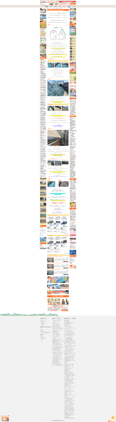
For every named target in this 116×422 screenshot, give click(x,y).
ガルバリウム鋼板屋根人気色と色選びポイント (73, 107)
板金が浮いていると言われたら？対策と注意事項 (73, 194)
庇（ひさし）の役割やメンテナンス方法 (43, 163)
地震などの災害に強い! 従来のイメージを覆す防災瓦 (70, 374)
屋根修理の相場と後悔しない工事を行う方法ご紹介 (57, 342)
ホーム (42, 6)
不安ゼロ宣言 (42, 322)
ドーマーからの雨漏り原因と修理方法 (43, 165)
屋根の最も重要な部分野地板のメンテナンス (43, 132)
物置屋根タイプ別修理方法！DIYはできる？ (72, 210)
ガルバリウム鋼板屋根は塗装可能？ (73, 104)
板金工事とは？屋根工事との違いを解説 (43, 67)
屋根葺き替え (73, 38)
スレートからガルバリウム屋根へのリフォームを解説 (73, 101)
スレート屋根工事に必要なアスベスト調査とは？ (43, 173)
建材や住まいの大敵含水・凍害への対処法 (43, 119)
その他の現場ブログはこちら (66, 275)
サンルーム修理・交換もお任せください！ (73, 211)
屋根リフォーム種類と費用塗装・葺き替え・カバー (73, 130)
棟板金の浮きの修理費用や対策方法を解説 (43, 69)
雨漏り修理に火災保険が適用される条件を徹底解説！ (70, 418)
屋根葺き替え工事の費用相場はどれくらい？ (73, 122)
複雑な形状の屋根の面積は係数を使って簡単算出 (69, 366)
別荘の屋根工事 (72, 223)
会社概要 (74, 6)
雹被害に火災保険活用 (67, 416)
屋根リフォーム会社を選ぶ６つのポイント (73, 152)
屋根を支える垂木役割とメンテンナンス (43, 158)
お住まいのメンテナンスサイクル (68, 388)
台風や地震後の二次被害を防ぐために (73, 159)
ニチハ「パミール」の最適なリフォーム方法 (69, 327)
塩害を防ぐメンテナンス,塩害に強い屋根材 (43, 139)
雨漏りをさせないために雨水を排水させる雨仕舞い (69, 409)
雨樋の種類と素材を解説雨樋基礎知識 (43, 171)
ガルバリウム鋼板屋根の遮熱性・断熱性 (73, 106)
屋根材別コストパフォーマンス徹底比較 (43, 135)
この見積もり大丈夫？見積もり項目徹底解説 (72, 187)
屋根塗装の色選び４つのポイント (72, 167)
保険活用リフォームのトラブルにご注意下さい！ (69, 401)
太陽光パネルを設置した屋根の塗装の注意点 (73, 139)
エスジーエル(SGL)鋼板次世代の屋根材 (43, 151)
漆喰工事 (73, 43)
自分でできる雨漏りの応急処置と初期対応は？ (73, 172)
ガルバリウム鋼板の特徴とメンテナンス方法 (43, 153)
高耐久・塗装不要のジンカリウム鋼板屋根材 (43, 154)
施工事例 (51, 6)
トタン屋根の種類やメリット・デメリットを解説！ (69, 346)
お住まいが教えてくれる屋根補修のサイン (73, 125)
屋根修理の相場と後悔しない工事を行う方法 (72, 121)
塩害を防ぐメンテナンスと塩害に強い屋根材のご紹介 (70, 403)
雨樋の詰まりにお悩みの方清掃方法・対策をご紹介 (73, 216)
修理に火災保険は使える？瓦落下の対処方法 (73, 158)
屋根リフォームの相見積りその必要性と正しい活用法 (73, 182)
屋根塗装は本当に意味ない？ (42, 64)
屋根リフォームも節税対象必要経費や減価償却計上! (73, 226)
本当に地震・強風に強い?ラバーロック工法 (43, 105)
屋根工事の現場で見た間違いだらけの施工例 (72, 166)
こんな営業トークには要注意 (72, 190)
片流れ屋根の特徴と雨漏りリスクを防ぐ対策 (43, 111)
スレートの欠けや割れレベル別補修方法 (72, 133)
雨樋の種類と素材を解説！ (55, 362)
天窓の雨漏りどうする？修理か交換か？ (43, 166)
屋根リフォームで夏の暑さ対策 (56, 335)
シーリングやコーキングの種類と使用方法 (43, 100)
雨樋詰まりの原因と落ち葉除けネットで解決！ (73, 217)
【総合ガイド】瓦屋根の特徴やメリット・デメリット (70, 341)
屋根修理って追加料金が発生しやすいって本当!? (73, 196)
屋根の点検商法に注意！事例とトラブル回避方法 (73, 193)
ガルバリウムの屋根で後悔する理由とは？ (43, 149)
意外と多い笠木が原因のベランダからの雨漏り (43, 75)
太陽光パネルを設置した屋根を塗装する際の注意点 (57, 363)
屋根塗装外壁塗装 (73, 57)
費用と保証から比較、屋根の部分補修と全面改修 (73, 124)
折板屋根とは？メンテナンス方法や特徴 (73, 138)
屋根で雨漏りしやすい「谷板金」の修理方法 (43, 124)
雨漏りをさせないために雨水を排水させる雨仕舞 (43, 122)
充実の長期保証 (42, 324)
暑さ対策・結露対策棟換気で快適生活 (68, 368)
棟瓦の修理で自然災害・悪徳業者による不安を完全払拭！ (70, 360)
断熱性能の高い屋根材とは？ (42, 168)
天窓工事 (73, 59)
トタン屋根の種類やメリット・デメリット (72, 136)
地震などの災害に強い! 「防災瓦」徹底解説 (72, 164)
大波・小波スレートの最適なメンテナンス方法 (43, 97)
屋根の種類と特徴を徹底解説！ (43, 59)
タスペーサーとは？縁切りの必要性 (43, 78)
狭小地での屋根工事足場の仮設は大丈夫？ (72, 147)
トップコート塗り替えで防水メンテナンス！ (43, 175)
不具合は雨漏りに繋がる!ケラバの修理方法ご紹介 (43, 73)
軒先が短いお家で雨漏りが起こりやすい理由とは (43, 127)
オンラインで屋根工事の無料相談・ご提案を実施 (73, 180)
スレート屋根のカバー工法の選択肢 (73, 132)
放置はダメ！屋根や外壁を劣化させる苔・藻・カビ (69, 404)
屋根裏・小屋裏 (42, 116)
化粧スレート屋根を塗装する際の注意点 (72, 141)
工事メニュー (64, 6)
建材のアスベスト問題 (67, 377)
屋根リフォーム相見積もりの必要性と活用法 (57, 344)
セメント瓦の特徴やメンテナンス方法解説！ (43, 90)
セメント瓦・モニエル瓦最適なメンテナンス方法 (43, 92)
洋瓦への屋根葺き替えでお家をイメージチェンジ (43, 144)
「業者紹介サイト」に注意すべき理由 (72, 200)
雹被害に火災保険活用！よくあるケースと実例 (73, 175)
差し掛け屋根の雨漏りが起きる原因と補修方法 (43, 115)
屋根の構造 (66, 362)
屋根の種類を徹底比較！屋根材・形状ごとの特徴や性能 (70, 342)
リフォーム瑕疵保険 (43, 323)
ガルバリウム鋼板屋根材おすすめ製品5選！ (73, 109)
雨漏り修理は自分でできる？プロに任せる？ (43, 65)
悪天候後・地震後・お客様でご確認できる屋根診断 (69, 323)
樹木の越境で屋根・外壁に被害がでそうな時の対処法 (73, 197)
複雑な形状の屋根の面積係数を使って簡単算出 (43, 108)
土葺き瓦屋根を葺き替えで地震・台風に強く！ (43, 94)
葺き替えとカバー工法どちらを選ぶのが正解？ (73, 127)
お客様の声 (55, 6)
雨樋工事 (73, 46)
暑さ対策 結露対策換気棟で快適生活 (43, 117)
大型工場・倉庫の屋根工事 (55, 336)
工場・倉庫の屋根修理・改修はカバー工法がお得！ (73, 213)
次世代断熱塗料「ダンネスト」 (72, 169)
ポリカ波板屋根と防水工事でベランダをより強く (73, 214)
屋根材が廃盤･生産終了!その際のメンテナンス (43, 142)
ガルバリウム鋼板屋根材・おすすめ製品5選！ (69, 333)
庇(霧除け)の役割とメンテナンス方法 (43, 99)
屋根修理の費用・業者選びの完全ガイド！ (43, 62)
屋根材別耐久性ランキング (42, 137)
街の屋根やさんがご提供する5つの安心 (47, 6)
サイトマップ (42, 235)
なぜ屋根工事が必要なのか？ (73, 117)
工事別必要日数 (72, 150)
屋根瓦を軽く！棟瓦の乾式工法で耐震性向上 (72, 161)
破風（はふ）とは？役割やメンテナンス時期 (43, 176)
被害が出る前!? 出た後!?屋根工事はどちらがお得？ (73, 188)
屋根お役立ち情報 (72, 153)
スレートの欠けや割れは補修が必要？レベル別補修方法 (70, 345)
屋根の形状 (42, 110)
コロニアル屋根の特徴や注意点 (72, 135)
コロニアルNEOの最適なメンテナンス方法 (73, 146)
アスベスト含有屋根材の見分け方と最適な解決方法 (69, 375)
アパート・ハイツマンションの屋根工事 (72, 222)
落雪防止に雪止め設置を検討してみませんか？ (57, 356)
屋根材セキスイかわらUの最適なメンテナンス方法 (73, 144)
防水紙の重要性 (42, 131)
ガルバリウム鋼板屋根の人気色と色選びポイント (69, 339)
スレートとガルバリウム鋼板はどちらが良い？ (73, 100)
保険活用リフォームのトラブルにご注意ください (73, 199)
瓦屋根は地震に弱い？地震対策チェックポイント (73, 162)
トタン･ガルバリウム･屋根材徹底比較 (43, 148)
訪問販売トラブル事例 (72, 191)
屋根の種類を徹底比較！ (71, 128)
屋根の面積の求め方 (43, 107)
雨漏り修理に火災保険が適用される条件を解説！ (73, 173)
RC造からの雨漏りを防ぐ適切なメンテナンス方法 (43, 161)
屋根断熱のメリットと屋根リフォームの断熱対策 (43, 170)
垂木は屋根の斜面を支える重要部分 (56, 349)
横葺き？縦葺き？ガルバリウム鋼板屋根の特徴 (73, 111)
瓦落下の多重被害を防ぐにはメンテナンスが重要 (73, 156)
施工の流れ (60, 6)
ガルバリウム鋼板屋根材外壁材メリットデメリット (73, 112)
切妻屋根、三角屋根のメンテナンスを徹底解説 (43, 113)
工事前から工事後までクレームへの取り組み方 (73, 185)
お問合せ (41, 339)
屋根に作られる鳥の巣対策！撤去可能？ (73, 219)
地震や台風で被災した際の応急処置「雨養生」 (43, 104)
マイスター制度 (42, 325)
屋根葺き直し (73, 51)
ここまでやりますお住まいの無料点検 (69, 6)
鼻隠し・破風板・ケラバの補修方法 (43, 72)
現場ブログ (50, 8)
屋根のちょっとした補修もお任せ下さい (56, 325)
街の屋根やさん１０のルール (43, 321)
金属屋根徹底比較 (66, 397)
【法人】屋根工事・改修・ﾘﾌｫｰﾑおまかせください (73, 225)
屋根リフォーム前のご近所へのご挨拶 (72, 183)
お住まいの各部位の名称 (67, 361)
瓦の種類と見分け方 (43, 125)
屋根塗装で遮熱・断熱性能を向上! (72, 170)
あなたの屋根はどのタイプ (67, 321)
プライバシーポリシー (43, 232)
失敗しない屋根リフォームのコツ (72, 119)
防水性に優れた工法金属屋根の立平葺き (43, 102)
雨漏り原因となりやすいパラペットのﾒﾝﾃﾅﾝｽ (43, 84)
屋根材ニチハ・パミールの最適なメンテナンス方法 (73, 143)
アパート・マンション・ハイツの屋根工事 (57, 337)
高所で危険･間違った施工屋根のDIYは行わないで (43, 156)
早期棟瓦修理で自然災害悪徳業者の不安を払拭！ (43, 95)
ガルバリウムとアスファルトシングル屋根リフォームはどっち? (43, 146)
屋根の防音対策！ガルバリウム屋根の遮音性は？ (73, 114)
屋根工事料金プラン (55, 322)
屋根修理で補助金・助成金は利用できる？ (72, 176)
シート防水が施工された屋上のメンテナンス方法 (43, 82)
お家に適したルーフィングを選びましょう (58, 126)
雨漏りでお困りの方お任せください (56, 324)
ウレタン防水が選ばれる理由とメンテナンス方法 (43, 80)
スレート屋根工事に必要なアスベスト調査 (69, 376)
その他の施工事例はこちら (66, 233)
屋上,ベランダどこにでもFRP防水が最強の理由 (43, 85)
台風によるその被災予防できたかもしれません (73, 155)
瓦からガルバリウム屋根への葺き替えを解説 (73, 103)
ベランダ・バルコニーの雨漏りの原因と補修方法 (43, 89)
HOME (47, 8)
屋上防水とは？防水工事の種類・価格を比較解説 (43, 87)
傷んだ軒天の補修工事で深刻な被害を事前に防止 (43, 77)
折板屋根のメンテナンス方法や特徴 (68, 347)
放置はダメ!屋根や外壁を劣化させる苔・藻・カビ (43, 140)
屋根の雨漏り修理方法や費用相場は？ (43, 160)
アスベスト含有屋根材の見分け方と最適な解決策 (43, 128)
